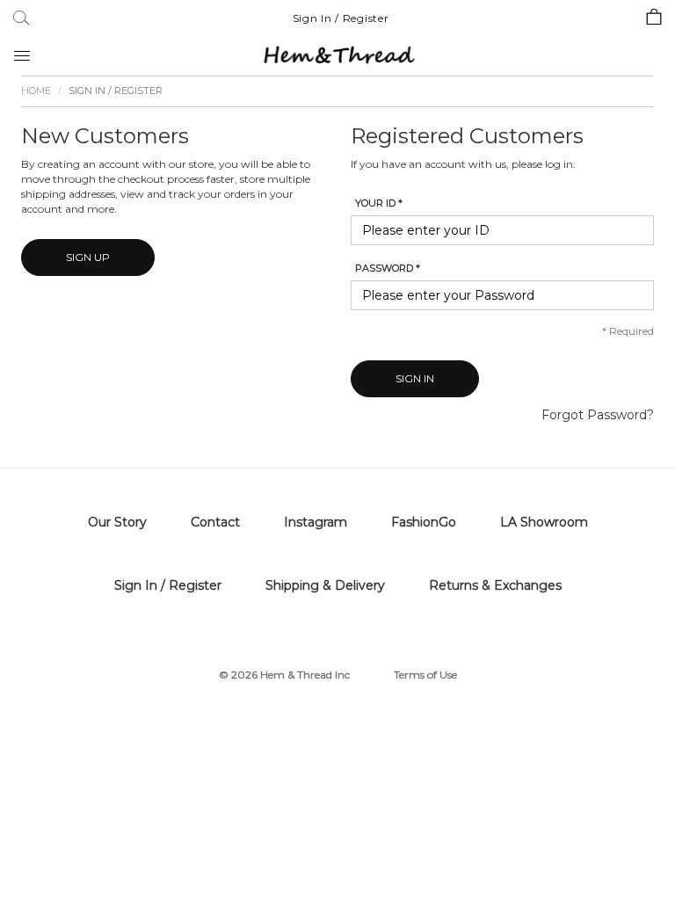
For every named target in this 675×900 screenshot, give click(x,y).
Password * (387, 268)
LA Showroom (544, 522)
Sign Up (88, 257)
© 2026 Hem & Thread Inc (284, 674)
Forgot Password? (597, 415)
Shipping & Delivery (325, 585)
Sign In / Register (341, 18)
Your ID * (379, 203)
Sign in (415, 378)
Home (36, 90)
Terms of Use (425, 674)
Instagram (315, 522)
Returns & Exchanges (495, 585)
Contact (215, 522)
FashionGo (423, 522)
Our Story (117, 522)
